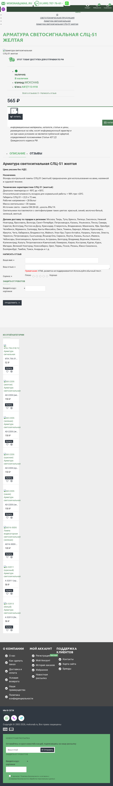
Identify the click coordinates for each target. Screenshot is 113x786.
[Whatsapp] (7, 718)
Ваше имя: (8, 260)
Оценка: (7, 276)
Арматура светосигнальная (57, 21)
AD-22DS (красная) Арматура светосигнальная (11, 468)
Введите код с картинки (9, 289)
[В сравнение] (11, 371)
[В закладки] (7, 371)
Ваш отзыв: (8, 267)
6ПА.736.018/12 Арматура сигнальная (11, 358)
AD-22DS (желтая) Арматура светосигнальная (11, 395)
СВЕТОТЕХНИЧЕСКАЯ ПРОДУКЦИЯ (57, 18)
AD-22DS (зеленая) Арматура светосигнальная (11, 431)
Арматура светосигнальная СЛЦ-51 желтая (57, 24)
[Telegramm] (21, 718)
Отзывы (36, 153)
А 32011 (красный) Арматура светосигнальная (11, 580)
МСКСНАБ (32, 82)
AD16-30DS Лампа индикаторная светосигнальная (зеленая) (11, 544)
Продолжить (11, 303)
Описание (17, 153)
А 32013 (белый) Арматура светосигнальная (11, 617)
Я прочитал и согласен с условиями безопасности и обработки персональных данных (32, 777)
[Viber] (14, 718)
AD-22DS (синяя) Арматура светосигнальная (11, 504)
